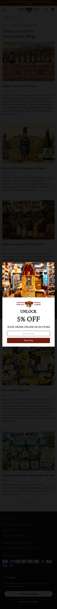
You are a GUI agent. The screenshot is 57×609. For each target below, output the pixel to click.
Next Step (28, 340)
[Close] (51, 265)
